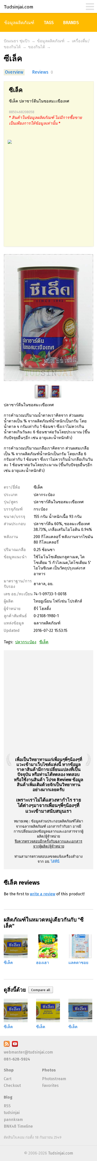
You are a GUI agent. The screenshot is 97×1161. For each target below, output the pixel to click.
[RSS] (7, 1045)
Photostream (54, 1078)
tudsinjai (12, 1112)
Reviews (40, 72)
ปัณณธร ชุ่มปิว (17, 41)
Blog (8, 1097)
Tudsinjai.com (60, 1153)
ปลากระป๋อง (25, 642)
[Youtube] (15, 1045)
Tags (49, 22)
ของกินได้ (36, 47)
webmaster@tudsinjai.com (28, 1052)
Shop (9, 1070)
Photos (49, 1070)
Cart (7, 1078)
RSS (7, 1106)
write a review (42, 894)
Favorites (50, 1085)
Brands (71, 22)
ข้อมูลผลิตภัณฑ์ (19, 22)
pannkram (13, 1119)
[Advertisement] (48, 197)
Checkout (12, 1085)
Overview (14, 72)
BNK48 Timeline (18, 1126)
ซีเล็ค (43, 642)
